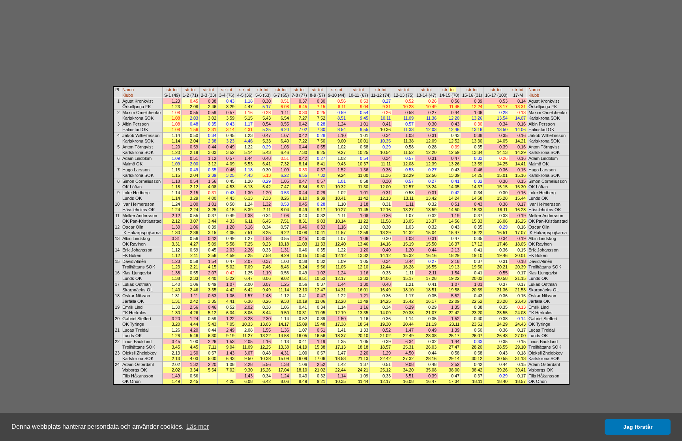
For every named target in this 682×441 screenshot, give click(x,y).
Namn (128, 89)
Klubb (127, 95)
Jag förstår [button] (637, 427)
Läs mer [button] (197, 426)
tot (175, 89)
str (169, 89)
